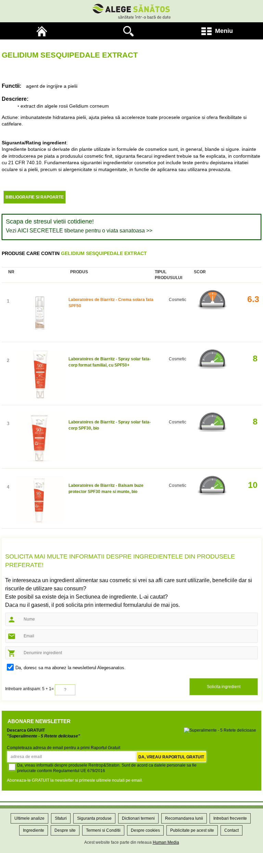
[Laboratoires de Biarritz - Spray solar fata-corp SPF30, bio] (40, 438)
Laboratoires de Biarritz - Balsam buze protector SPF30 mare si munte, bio (105, 488)
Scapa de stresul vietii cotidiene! (50, 221)
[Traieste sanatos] (131, 11)
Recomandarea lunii (184, 818)
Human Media (166, 842)
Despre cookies (145, 830)
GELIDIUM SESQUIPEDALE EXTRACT (104, 253)
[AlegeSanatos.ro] (43, 30)
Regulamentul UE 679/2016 (79, 770)
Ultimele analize (29, 818)
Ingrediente (33, 830)
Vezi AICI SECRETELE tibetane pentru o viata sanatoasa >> (79, 230)
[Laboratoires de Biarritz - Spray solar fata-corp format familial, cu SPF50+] (40, 375)
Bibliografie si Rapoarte (34, 197)
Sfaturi (61, 818)
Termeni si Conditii (103, 830)
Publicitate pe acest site (192, 830)
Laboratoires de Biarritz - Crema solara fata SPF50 (110, 302)
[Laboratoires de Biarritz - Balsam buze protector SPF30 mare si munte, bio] (40, 500)
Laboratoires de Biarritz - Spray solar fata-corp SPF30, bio (109, 425)
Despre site (65, 830)
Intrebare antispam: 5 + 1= (29, 688)
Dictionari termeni (138, 818)
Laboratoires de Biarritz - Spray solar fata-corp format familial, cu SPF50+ (109, 362)
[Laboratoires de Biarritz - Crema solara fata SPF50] (40, 314)
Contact (231, 830)
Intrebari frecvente (230, 818)
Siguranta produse (94, 818)
